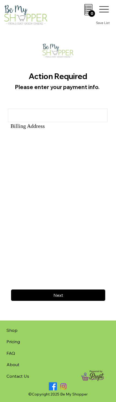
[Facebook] (53, 386)
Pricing (13, 341)
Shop (12, 330)
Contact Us (17, 376)
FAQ (10, 353)
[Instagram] (63, 386)
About (12, 364)
